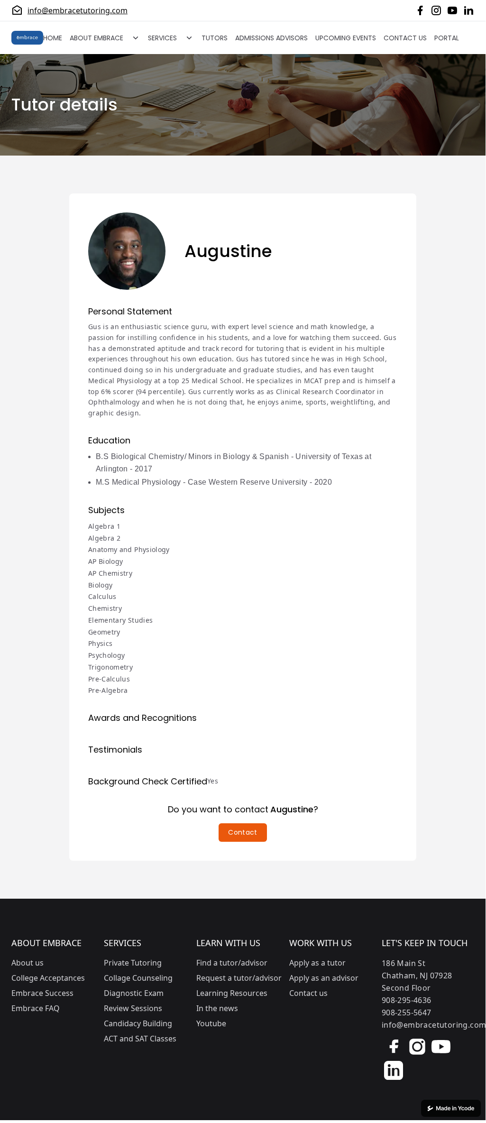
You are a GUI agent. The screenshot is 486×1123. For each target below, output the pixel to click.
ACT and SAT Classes (140, 1038)
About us (27, 962)
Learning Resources (231, 993)
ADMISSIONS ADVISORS (271, 38)
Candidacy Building (138, 1023)
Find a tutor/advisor (231, 962)
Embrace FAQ (35, 1008)
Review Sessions (133, 1008)
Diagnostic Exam (134, 993)
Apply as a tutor (317, 962)
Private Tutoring (133, 962)
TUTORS (215, 38)
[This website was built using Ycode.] (451, 1108)
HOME (52, 38)
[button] (242, 832)
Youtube (211, 1023)
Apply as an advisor (323, 978)
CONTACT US (405, 38)
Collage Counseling (138, 978)
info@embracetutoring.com (78, 10)
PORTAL (446, 38)
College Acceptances (48, 978)
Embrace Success (42, 993)
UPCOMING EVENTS (345, 38)
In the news (217, 1008)
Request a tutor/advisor (239, 978)
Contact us (308, 993)
